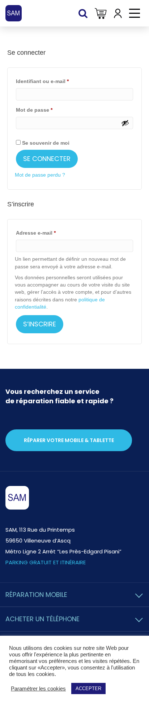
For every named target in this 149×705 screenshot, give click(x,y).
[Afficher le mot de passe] (125, 123)
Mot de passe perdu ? (40, 175)
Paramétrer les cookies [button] (38, 689)
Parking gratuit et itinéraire (45, 562)
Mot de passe (48, 110)
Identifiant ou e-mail (56, 81)
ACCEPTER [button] (88, 688)
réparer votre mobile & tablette (69, 440)
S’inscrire (39, 324)
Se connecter (47, 158)
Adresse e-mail (49, 233)
